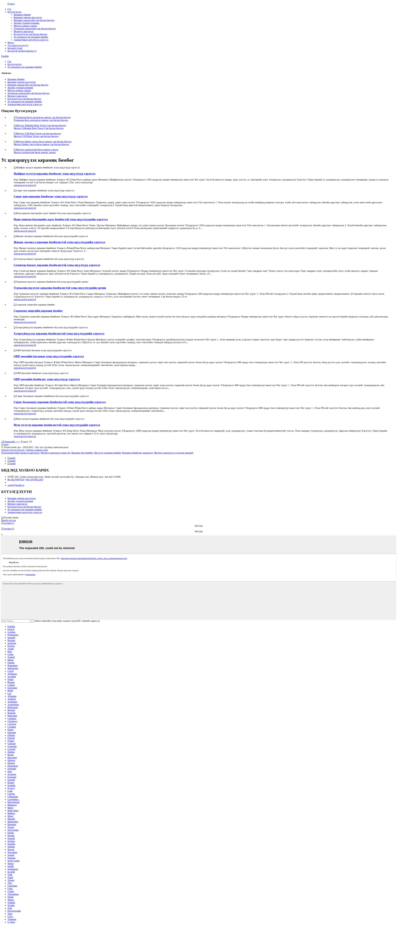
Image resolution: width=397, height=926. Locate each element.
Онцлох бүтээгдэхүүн (12, 450)
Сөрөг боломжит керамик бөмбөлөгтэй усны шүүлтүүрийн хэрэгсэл (60, 402)
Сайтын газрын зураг (36, 450)
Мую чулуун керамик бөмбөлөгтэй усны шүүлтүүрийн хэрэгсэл (57, 425)
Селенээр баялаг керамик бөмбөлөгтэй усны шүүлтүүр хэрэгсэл (57, 265)
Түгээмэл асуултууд (17, 45)
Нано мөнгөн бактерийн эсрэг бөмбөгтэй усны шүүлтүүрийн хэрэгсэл (61, 219)
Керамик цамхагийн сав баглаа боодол (34, 20)
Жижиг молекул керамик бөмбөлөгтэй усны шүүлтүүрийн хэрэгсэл (59, 242)
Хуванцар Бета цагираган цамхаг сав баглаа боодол (41, 120)
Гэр (9, 9)
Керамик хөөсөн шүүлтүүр (28, 17)
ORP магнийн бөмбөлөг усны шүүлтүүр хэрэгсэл (47, 379)
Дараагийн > (10, 441)
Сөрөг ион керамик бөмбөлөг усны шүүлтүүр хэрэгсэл (51, 196)
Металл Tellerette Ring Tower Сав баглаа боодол (39, 128)
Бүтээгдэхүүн (14, 12)
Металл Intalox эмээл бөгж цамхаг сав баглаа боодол (41, 144)
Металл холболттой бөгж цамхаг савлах (35, 152)
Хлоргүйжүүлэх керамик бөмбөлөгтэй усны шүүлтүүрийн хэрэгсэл (59, 333)
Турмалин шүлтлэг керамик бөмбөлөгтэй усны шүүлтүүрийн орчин (60, 287)
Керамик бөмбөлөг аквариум (137, 452)
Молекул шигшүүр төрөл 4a (55, 452)
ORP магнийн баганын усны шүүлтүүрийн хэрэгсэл (49, 356)
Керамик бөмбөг (22, 14)
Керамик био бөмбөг (82, 452)
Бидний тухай (14, 48)
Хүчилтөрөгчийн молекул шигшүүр (20, 452)
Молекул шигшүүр (23, 31)
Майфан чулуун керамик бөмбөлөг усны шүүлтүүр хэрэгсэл (54, 173)
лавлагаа (18, 185)
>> (18, 441)
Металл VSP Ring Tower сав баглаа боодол (36, 136)
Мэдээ (10, 42)
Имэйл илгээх (8, 520)
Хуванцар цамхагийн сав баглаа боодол (35, 28)
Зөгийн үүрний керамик (26, 23)
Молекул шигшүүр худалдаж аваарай (173, 452)
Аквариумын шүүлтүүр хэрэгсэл (31, 39)
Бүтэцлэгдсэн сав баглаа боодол (30, 34)
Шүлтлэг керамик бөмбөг (107, 452)
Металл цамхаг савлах (25, 25)
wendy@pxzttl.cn (15, 485)
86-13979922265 (34, 479)
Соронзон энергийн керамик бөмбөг (38, 310)
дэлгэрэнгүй (29, 185)
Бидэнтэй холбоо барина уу (22, 51)
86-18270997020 (15, 479)
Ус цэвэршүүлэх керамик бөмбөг (31, 37)
